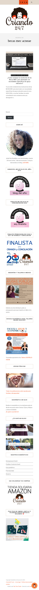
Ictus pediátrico (10, 467)
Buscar (8, 112)
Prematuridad (10, 470)
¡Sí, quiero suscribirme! (12, 412)
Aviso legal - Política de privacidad (23, 582)
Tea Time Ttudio (17, 586)
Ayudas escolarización (19, 75)
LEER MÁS (26, 162)
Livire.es (31, 586)
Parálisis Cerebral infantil (13, 464)
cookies (8, 584)
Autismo (8, 474)
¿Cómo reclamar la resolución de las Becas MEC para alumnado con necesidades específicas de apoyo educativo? (20, 80)
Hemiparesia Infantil (11, 461)
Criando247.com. (10, 582)
